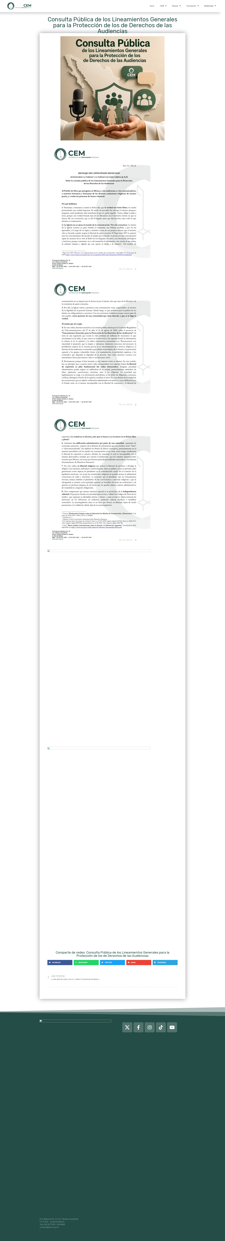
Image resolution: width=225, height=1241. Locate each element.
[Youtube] (172, 1027)
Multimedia (208, 6)
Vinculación (191, 6)
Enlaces (175, 6)
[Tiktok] (161, 1027)
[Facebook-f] (138, 1027)
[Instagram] (150, 1027)
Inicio (152, 6)
